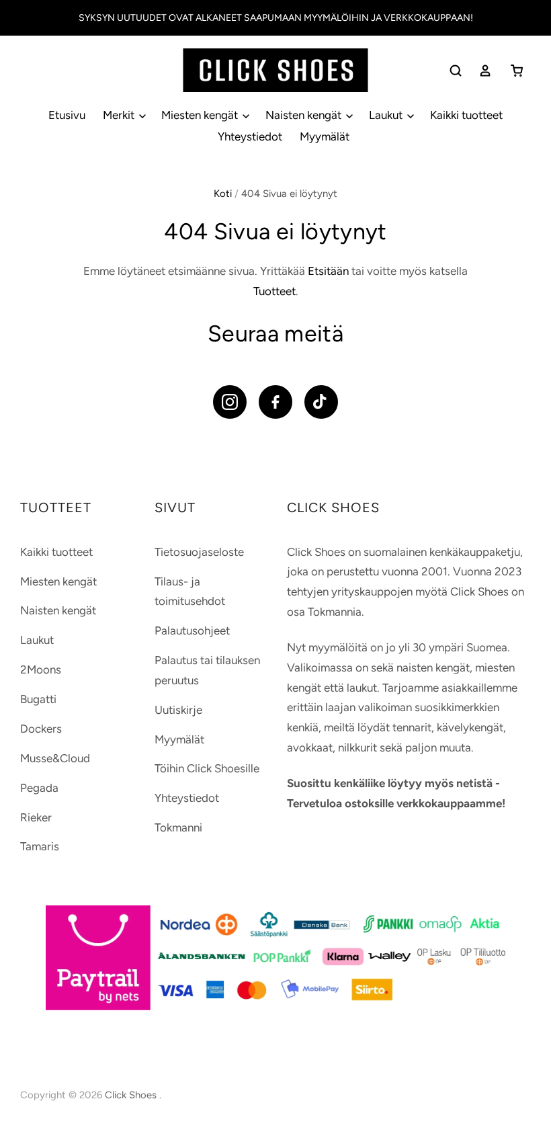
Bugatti (38, 699)
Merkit (120, 115)
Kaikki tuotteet (466, 115)
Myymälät (324, 136)
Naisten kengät (304, 115)
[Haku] (456, 70)
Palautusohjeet (192, 630)
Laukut (387, 115)
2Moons (40, 669)
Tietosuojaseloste (199, 552)
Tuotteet (274, 291)
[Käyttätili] (485, 70)
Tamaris (39, 846)
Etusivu (66, 115)
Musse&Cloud (55, 758)
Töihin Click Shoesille (207, 768)
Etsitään (328, 271)
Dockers (41, 728)
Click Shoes (132, 1095)
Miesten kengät (201, 115)
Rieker (36, 817)
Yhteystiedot (250, 136)
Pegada (39, 787)
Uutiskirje (178, 710)
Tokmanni (178, 827)
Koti (223, 194)
